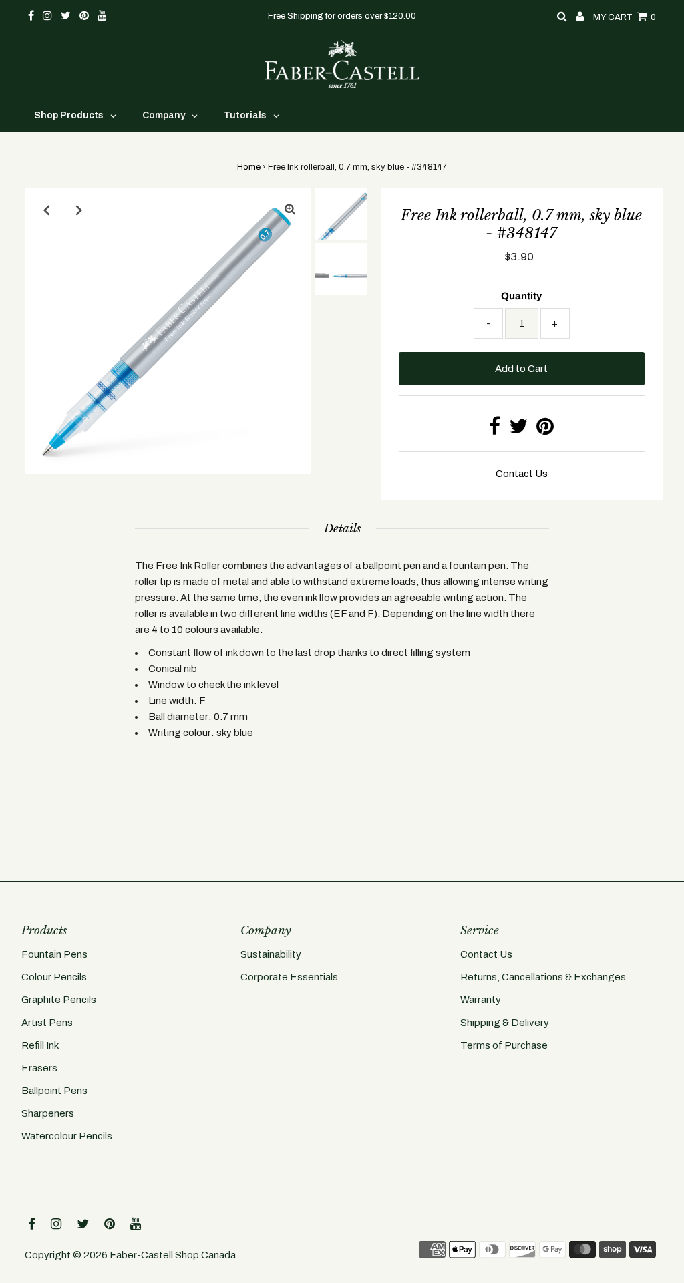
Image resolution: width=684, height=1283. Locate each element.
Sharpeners (47, 1113)
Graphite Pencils (58, 999)
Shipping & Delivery (504, 1022)
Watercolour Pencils (66, 1136)
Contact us (522, 473)
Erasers (39, 1068)
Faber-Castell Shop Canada (173, 1255)
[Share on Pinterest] (545, 430)
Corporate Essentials (289, 977)
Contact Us (486, 954)
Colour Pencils (54, 977)
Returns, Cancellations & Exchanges (543, 977)
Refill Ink (40, 1045)
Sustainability (270, 954)
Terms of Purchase (504, 1045)
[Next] (79, 209)
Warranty (480, 999)
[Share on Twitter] (518, 430)
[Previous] (46, 209)
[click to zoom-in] (290, 209)
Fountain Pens (54, 954)
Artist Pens (47, 1022)
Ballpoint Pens (54, 1090)
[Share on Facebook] (494, 430)
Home (249, 167)
